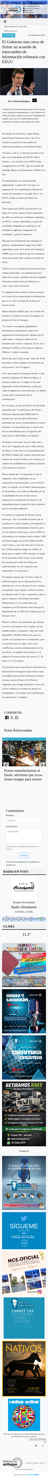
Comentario (11, 826)
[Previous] (6, 765)
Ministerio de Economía (15, 27)
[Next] (42, 765)
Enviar (24, 855)
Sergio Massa (10, 31)
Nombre (10, 815)
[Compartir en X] (12, 718)
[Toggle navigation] (5, 21)
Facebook (24, 1151)
